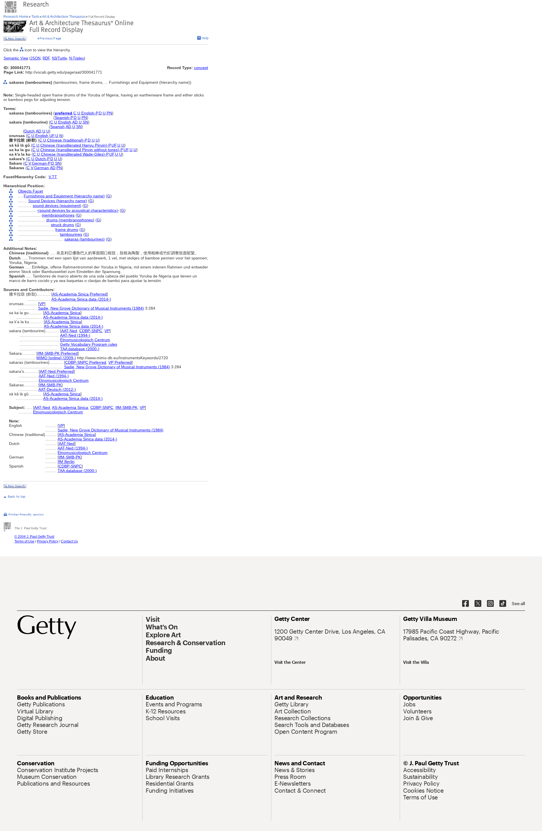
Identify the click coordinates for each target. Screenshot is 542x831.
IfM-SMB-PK (51, 385)
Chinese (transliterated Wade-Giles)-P (74, 154)
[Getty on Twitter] (478, 603)
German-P (41, 163)
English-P (89, 113)
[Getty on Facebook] (465, 603)
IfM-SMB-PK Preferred (58, 353)
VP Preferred (120, 362)
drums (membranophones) (70, 220)
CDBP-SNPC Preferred (85, 362)
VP (41, 303)
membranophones (58, 215)
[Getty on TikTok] (502, 603)
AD (75, 122)
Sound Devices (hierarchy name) (57, 201)
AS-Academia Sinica (62, 312)
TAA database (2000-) (79, 349)
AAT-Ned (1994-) (75, 335)
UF (51, 135)
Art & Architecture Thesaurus (63, 17)
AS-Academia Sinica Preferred (80, 294)
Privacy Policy (47, 541)
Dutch (29, 131)
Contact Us (69, 541)
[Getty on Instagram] (490, 603)
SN (85, 122)
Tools (35, 17)
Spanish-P (64, 117)
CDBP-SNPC (90, 331)
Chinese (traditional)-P (67, 140)
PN (109, 113)
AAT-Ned (69, 331)
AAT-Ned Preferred (57, 371)
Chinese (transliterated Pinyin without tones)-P (81, 149)
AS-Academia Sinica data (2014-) (81, 299)
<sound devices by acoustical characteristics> (78, 210)
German (41, 168)
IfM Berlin (66, 461)
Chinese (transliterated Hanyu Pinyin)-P (75, 145)
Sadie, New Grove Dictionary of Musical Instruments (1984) (91, 308)
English (64, 122)
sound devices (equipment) (57, 205)
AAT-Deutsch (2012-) (57, 389)
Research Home (16, 17)
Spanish (57, 126)
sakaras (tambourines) (84, 239)
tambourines (71, 234)
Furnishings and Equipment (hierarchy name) (64, 196)
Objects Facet (30, 191)
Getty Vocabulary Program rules (88, 344)
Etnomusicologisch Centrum (85, 340)
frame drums (66, 229)
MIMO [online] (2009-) (56, 358)
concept (201, 67)
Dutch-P (42, 158)
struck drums (62, 224)
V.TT (53, 177)
